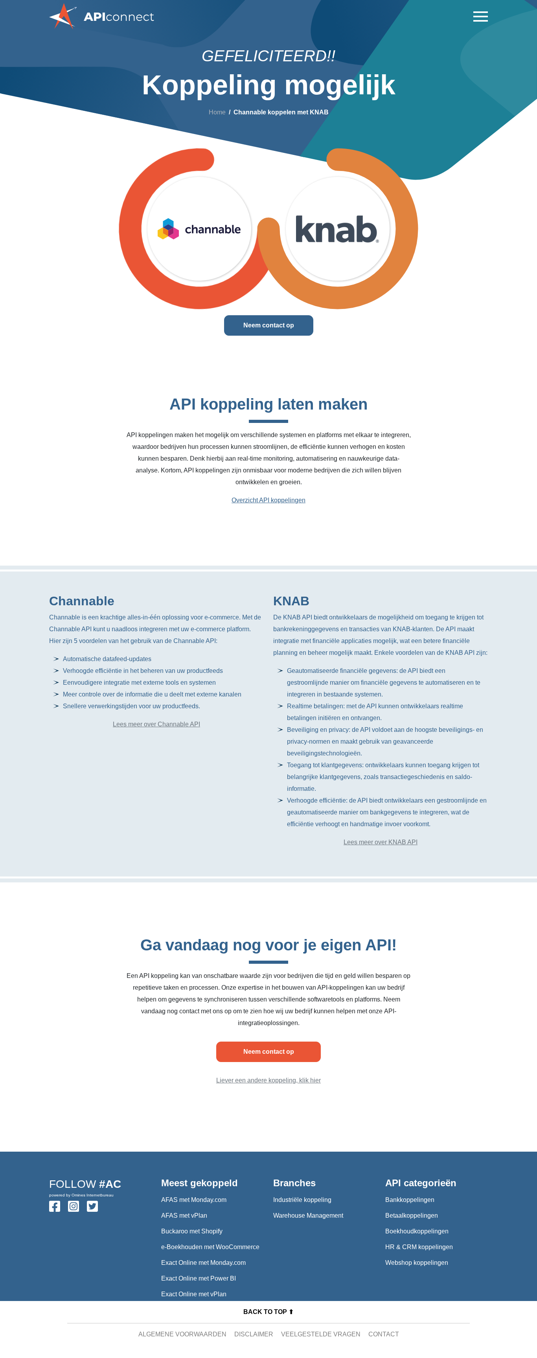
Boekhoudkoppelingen (417, 1231)
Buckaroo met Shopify (192, 1231)
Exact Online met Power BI (198, 1278)
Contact (383, 1334)
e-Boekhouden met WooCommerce (210, 1247)
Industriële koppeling (302, 1199)
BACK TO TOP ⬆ (268, 1311)
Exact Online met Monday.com (203, 1262)
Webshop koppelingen (416, 1262)
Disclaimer (253, 1334)
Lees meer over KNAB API (380, 842)
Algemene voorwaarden (182, 1334)
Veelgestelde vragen (320, 1334)
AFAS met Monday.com (193, 1199)
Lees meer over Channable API (156, 724)
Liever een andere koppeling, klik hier (268, 1080)
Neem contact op (268, 325)
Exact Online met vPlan (193, 1294)
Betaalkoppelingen (411, 1215)
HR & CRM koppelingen (419, 1247)
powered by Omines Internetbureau (81, 1195)
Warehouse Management (308, 1215)
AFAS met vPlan (184, 1215)
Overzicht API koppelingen (268, 500)
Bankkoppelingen (409, 1199)
